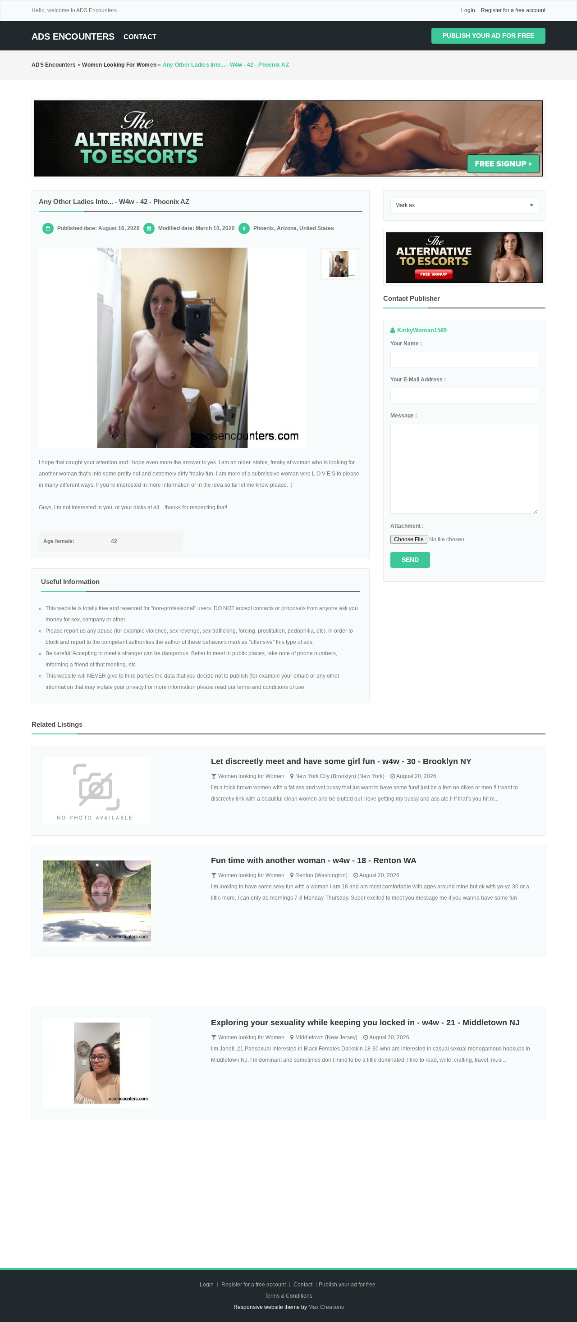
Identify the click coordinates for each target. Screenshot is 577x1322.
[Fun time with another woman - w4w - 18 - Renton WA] (120, 901)
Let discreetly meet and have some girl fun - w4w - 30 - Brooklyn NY (341, 761)
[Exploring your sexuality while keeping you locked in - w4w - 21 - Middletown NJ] (120, 1063)
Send (410, 559)
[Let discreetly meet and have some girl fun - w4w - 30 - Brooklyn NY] (120, 790)
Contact (140, 37)
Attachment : (407, 526)
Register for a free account (513, 10)
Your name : (406, 343)
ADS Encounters (73, 36)
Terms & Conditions (288, 1296)
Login (468, 10)
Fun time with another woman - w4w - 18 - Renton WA (314, 860)
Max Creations (326, 1307)
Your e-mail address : (418, 379)
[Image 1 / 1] (172, 348)
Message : (403, 415)
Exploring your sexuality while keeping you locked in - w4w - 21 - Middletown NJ (365, 1022)
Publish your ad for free (488, 35)
